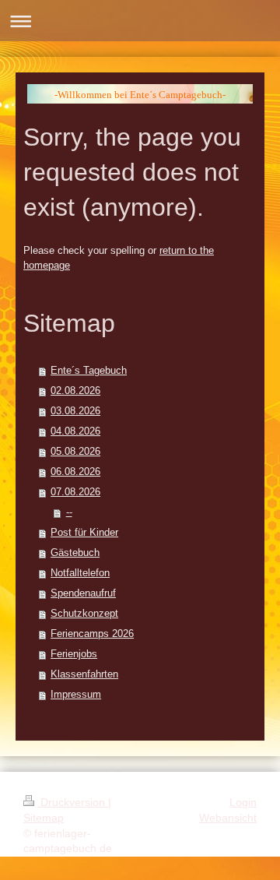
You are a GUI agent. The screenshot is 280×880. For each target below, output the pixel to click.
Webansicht (228, 817)
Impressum (76, 694)
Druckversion (72, 802)
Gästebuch (75, 552)
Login (243, 802)
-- (69, 512)
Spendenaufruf (83, 593)
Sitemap (43, 817)
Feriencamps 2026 (92, 633)
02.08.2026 (75, 390)
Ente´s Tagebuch (89, 370)
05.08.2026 (75, 451)
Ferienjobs (74, 654)
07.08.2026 (75, 492)
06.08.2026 (75, 471)
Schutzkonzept (84, 613)
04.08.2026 (75, 431)
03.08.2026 (75, 411)
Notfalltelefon (80, 573)
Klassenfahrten (84, 674)
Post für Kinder (84, 532)
